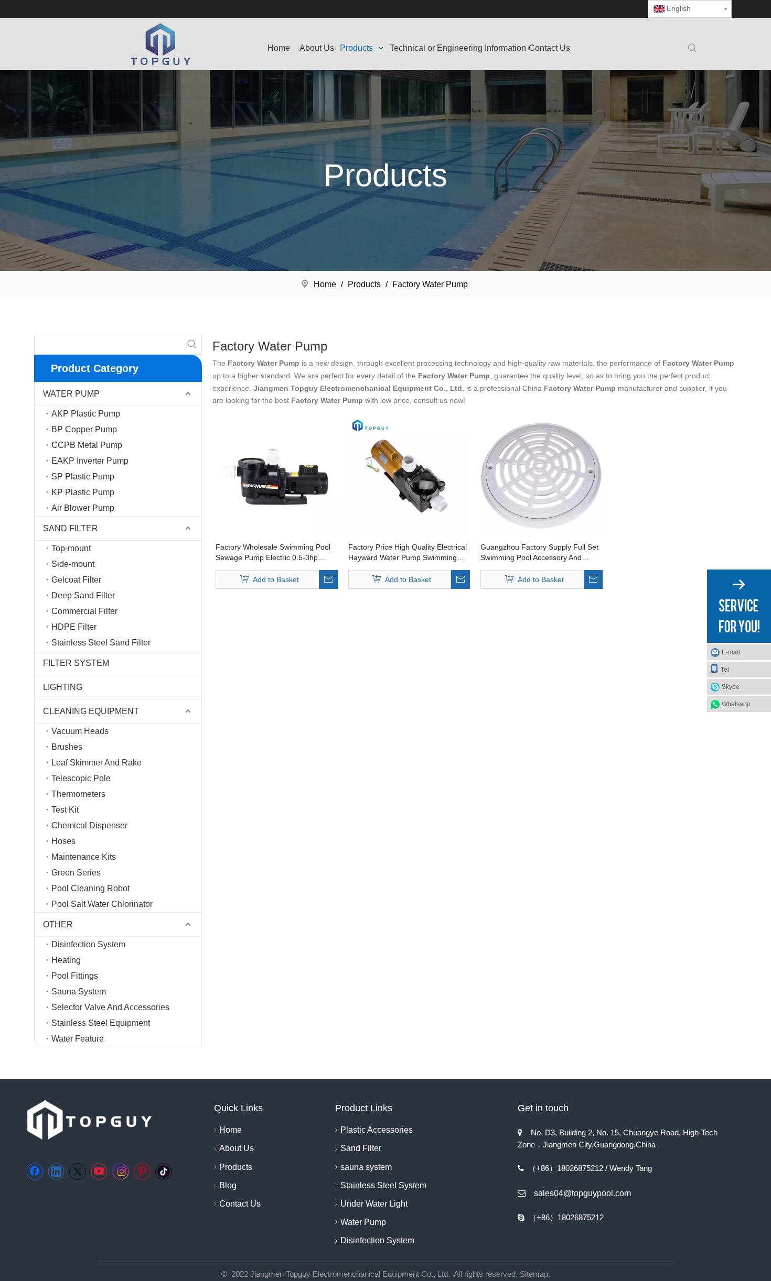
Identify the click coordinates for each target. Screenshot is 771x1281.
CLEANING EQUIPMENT (91, 711)
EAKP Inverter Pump (89, 460)
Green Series (76, 872)
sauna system (366, 1167)
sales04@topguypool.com (582, 1193)
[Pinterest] (142, 1171)
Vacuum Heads (80, 731)
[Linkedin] (56, 1171)
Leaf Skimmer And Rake (96, 762)
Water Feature (77, 1038)
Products (235, 1167)
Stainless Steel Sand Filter (101, 642)
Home (230, 1129)
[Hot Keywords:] (692, 48)
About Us (236, 1148)
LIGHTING (62, 687)
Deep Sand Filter (83, 595)
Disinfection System (88, 944)
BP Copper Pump (84, 429)
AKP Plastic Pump (85, 413)
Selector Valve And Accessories (110, 1007)
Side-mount (72, 564)
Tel (725, 669)
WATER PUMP (71, 393)
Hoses (63, 841)
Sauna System (78, 991)
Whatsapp (736, 704)
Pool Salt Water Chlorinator (102, 904)
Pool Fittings (74, 975)
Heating (66, 960)
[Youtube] (99, 1171)
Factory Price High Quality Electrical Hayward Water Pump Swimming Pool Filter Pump (407, 553)
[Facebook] (34, 1171)
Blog (228, 1185)
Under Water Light (374, 1203)
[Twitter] (77, 1171)
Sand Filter (360, 1148)
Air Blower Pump (82, 507)
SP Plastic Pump (82, 476)
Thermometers (78, 794)
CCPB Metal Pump (86, 445)
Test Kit (65, 809)
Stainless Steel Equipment (100, 1023)
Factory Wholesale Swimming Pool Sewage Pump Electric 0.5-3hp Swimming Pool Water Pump (273, 553)
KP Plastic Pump (82, 492)
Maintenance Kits (83, 856)
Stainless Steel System (383, 1185)
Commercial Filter (84, 611)
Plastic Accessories (376, 1129)
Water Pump (363, 1222)
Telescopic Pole (81, 778)
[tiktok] (163, 1171)
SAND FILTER (70, 528)
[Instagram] (120, 1171)
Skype (731, 687)
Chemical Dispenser (89, 825)
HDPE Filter (74, 626)
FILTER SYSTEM (76, 663)
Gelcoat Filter (76, 579)
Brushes (66, 746)
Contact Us (240, 1203)
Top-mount (71, 548)
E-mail (731, 652)
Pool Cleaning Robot (90, 888)
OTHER (58, 924)
